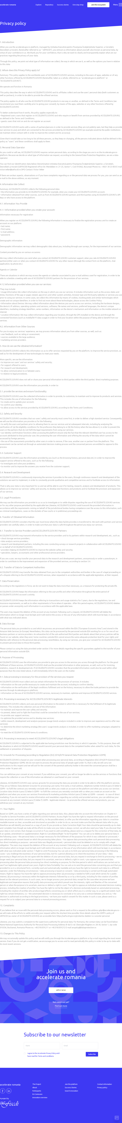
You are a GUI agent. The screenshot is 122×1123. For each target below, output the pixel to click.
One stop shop (78, 5)
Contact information (104, 1084)
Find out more (61, 1006)
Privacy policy (102, 1087)
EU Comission (37, 1094)
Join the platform (71, 1084)
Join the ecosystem (98, 5)
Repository (49, 5)
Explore (38, 5)
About (34, 1087)
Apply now (61, 990)
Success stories (63, 5)
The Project (36, 1084)
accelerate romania (8, 5)
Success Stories (71, 1087)
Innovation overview (39, 1097)
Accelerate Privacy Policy (47, 1053)
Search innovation (71, 1091)
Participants (36, 1091)
